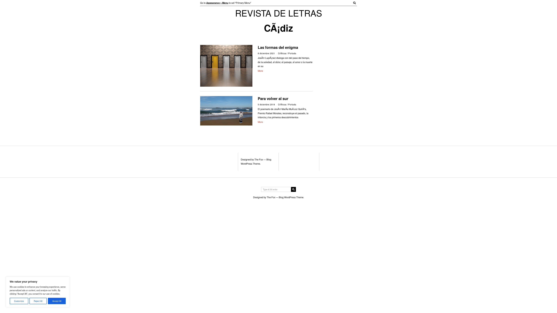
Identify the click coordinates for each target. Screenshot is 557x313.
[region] (38, 292)
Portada (292, 53)
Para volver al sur (273, 98)
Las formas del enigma (278, 47)
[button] (293, 189)
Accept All (56, 301)
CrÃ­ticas (282, 53)
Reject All (38, 301)
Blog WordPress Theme (291, 197)
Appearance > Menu (217, 2)
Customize (19, 301)
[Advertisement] (337, 89)
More (260, 70)
